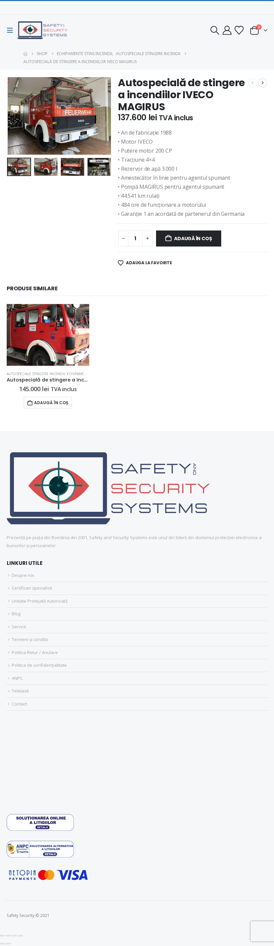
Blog (16, 614)
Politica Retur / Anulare (35, 652)
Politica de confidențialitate (39, 665)
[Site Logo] (42, 30)
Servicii (19, 627)
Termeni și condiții (30, 639)
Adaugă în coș (193, 238)
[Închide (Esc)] (20, 935)
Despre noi (23, 575)
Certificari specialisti (32, 588)
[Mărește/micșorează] (2, 935)
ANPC (17, 678)
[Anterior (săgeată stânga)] (2, 943)
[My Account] (227, 30)
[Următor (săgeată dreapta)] (8, 943)
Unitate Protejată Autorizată (39, 601)
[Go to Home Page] (25, 54)
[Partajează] (14, 935)
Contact (19, 704)
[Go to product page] (48, 335)
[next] (262, 83)
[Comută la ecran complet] (8, 935)
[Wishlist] (239, 30)
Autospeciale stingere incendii (36, 373)
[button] (12, 30)
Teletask (20, 691)
